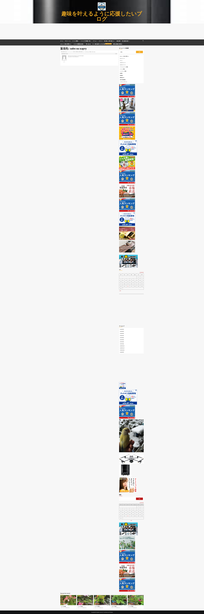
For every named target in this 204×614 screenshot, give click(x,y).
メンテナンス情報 (123, 71)
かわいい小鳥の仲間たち (65, 44)
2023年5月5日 (101, 607)
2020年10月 (122, 350)
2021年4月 (122, 339)
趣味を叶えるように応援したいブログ (101, 15)
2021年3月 (122, 341)
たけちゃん (63, 607)
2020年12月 (122, 345)
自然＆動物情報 (122, 79)
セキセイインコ (122, 64)
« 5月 (120, 290)
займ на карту (87, 51)
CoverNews (105, 612)
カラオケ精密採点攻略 (78, 44)
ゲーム (94, 41)
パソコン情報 (75, 41)
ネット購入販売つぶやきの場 (101, 44)
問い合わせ (88, 44)
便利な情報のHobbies (117, 44)
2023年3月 (122, 333)
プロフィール (67, 41)
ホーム (61, 41)
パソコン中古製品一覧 (85, 41)
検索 (120, 494)
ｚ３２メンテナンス (123, 81)
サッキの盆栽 (97, 606)
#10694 (116, 53)
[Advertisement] (102, 31)
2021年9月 (122, 337)
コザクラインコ (122, 62)
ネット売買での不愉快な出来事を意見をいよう (78, 51)
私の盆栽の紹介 (125, 41)
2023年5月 (122, 329)
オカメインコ (122, 58)
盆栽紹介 (121, 75)
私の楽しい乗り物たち (109, 41)
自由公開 (118, 41)
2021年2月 (122, 343)
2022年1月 (122, 335)
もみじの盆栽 (114, 606)
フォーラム (69, 51)
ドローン (101, 41)
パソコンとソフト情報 (124, 66)
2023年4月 (122, 331)
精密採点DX (122, 77)
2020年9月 (122, 352)
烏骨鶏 (121, 73)
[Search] (143, 41)
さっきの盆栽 (63, 606)
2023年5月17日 (68, 607)
